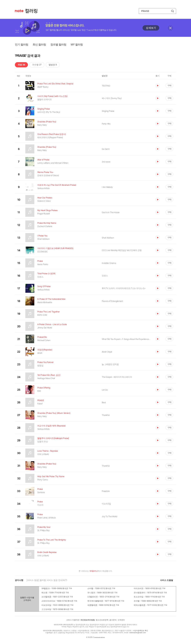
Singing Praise (108, 111)
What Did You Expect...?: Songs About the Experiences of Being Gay (126, 339)
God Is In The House (111, 212)
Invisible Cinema (109, 263)
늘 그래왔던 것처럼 (110, 364)
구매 (169, 85)
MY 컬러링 (77, 44)
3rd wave (106, 161)
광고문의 (113, 620)
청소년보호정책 (102, 620)
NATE (19, 11)
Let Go (105, 389)
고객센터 (121, 620)
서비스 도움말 (166, 580)
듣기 (157, 85)
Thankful (105, 415)
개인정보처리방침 (87, 620)
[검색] (172, 11)
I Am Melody (107, 187)
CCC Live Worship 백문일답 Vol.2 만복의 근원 (121, 250)
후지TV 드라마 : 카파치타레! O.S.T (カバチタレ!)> (123, 288)
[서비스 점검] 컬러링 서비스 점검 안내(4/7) (47, 580)
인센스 (105, 275)
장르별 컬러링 (58, 44)
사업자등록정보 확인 (140, 630)
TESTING (106, 85)
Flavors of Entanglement (112, 301)
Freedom (106, 491)
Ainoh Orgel (107, 351)
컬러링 (32, 11)
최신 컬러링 (39, 44)
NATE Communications (96, 637)
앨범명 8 (53, 64)
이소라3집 (106, 503)
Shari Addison (108, 237)
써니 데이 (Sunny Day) (112, 98)
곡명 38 (21, 64)
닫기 (170, 28)
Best (104, 402)
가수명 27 (36, 64)
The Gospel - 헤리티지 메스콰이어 (117, 377)
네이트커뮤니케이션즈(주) (63, 624)
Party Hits (106, 123)
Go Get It (106, 149)
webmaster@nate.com (137, 633)
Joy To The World (109, 516)
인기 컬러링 (21, 44)
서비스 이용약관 (72, 620)
